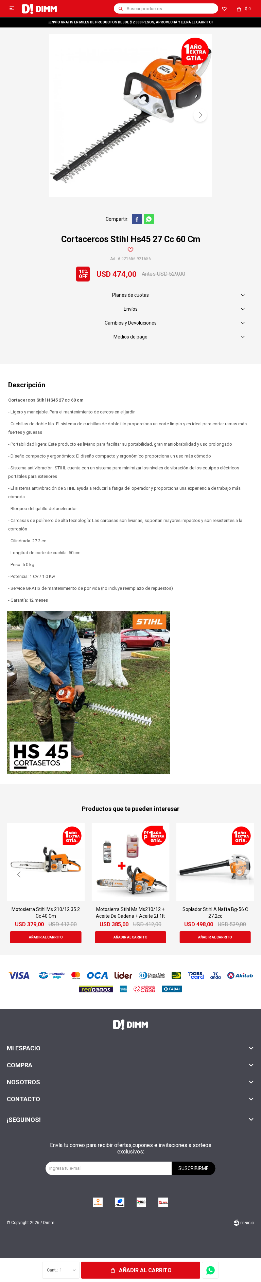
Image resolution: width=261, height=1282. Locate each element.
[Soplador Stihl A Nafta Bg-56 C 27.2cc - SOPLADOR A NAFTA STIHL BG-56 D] (130, 862)
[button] (120, 8)
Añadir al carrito (145, 1270)
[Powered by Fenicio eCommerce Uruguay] (244, 1223)
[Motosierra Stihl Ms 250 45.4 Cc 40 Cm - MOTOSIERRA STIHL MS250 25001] (215, 862)
